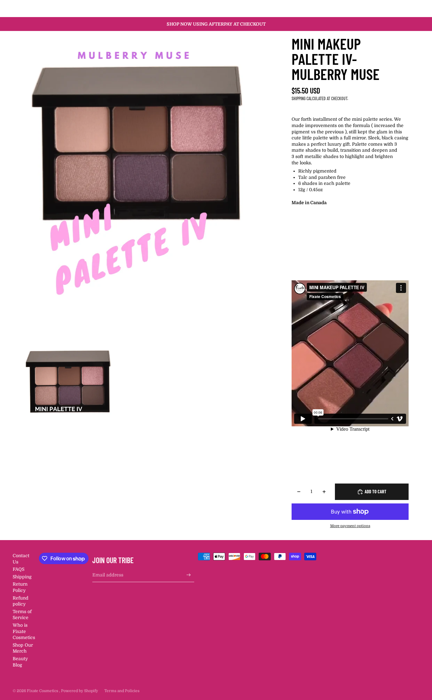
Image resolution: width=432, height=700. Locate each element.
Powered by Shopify (79, 691)
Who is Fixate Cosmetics (24, 631)
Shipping (22, 576)
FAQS (18, 569)
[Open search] (385, 8)
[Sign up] (188, 575)
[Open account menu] (398, 8)
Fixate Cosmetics (43, 691)
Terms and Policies (121, 691)
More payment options (350, 526)
